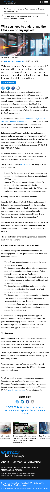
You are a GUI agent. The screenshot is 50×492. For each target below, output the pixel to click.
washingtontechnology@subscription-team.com (17, 475)
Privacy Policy (31, 467)
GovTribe (17, 485)
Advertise (34, 462)
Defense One (39, 483)
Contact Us (19, 462)
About (5, 462)
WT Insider (18, 467)
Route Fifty (7, 485)
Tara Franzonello (13, 61)
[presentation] (2, 433)
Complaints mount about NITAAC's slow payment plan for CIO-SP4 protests (25, 410)
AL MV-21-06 (25, 165)
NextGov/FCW (26, 483)
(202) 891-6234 (24, 474)
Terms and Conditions (11, 470)
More (25, 485)
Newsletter (6, 467)
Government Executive (10, 483)
